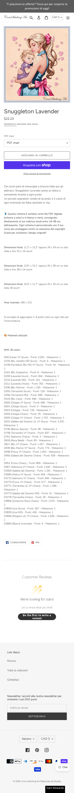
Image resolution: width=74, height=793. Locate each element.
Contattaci (13, 680)
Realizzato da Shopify (50, 781)
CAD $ (55, 17)
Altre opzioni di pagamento (37, 173)
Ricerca (11, 661)
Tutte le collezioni (17, 670)
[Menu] (68, 17)
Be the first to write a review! (37, 616)
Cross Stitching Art (30, 781)
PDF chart (9, 136)
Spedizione (10, 124)
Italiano (26, 739)
